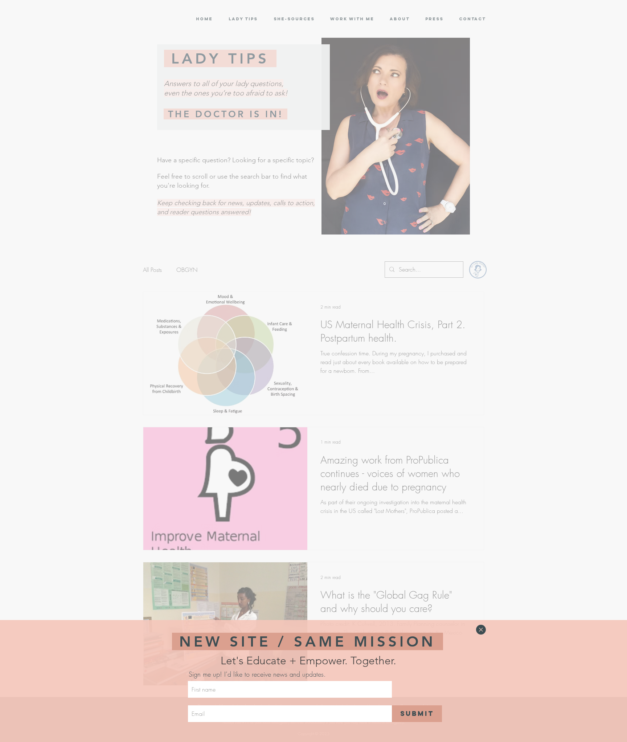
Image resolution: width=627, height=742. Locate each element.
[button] (481, 629)
